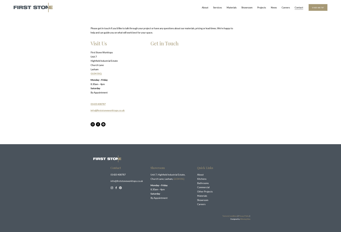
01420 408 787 (318, 7)
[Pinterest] (103, 124)
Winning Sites (245, 219)
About (205, 7)
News (274, 7)
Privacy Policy (244, 216)
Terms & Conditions (229, 216)
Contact (299, 7)
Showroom (246, 7)
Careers (286, 7)
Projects (261, 7)
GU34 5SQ (178, 178)
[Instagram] (93, 124)
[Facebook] (98, 124)
